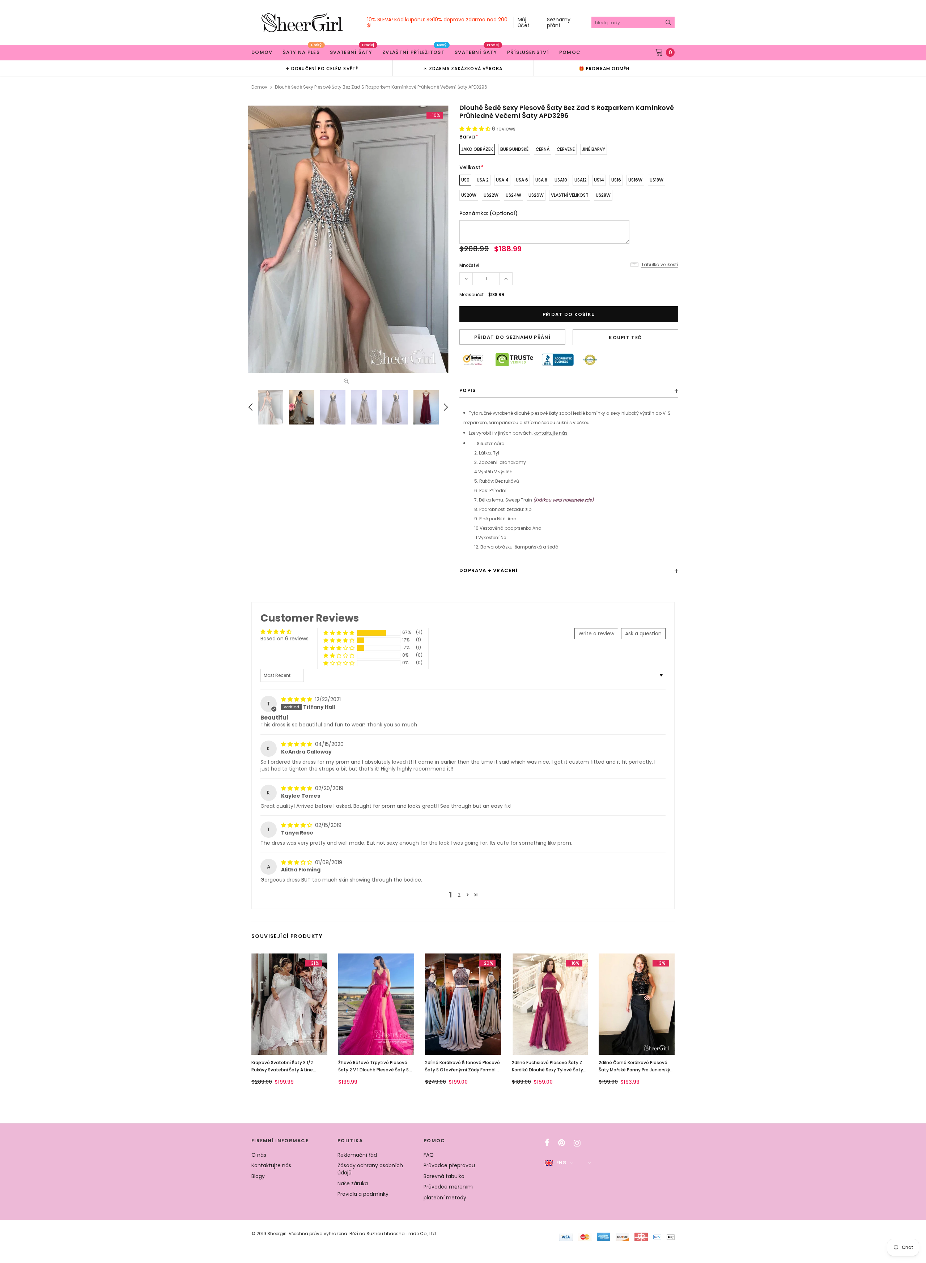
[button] (475, 128)
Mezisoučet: (472, 294)
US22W (491, 195)
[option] (321, 68)
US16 (616, 180)
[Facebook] (547, 1143)
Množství (469, 265)
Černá (542, 149)
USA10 (561, 180)
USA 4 (502, 180)
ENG (561, 1162)
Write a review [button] (596, 633)
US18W (656, 180)
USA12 (580, 180)
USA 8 (541, 180)
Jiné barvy (593, 149)
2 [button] (459, 895)
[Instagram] (577, 1143)
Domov (259, 87)
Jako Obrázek (477, 149)
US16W (635, 180)
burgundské (514, 149)
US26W (536, 195)
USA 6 (522, 180)
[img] (297, 699)
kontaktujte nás (551, 433)
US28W (603, 195)
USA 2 (483, 180)
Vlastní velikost (570, 195)
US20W (468, 195)
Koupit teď (625, 337)
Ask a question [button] (643, 633)
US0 (465, 180)
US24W (513, 195)
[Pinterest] (561, 1143)
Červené (566, 149)
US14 (599, 180)
